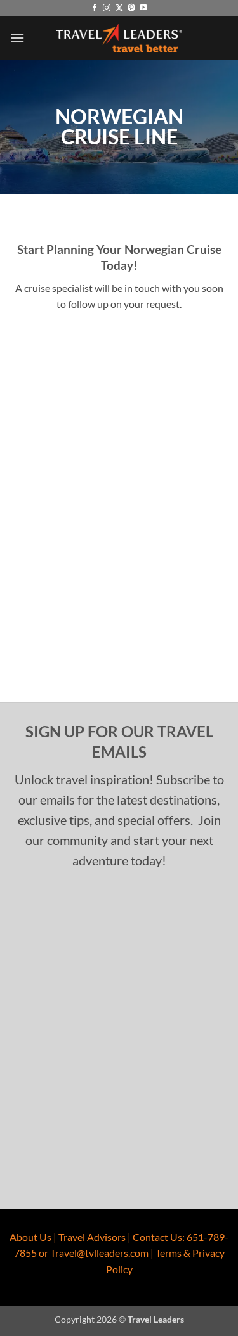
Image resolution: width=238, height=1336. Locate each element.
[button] (17, 37)
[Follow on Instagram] (106, 8)
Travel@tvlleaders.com (99, 1253)
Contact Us (157, 1237)
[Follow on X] (119, 8)
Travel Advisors (92, 1237)
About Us (30, 1237)
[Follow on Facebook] (94, 8)
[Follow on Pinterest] (131, 8)
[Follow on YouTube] (143, 8)
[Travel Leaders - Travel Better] (119, 38)
